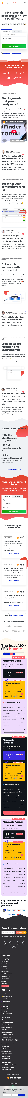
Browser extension (6, 1037)
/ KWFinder (15, 3)
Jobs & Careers (5, 971)
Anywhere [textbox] (8, 38)
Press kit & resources (6, 973)
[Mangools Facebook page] (14, 943)
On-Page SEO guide (6, 1069)
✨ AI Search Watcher (6, 996)
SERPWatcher (6, 1001)
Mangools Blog (5, 1046)
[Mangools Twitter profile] (9, 943)
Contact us (4, 983)
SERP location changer (7, 1032)
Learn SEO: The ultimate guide (9, 1064)
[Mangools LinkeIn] (18, 943)
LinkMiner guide (5, 1056)
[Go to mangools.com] (14, 1077)
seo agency (6, 53)
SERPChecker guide (6, 1051)
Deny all (14, 1095)
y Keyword (6, 31)
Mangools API (4, 1008)
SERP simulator (5, 1020)
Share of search (5, 1029)
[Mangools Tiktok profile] (5, 943)
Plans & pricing (5, 959)
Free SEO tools (6, 1017)
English (12, 1083)
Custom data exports (6, 1013)
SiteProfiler (6, 1006)
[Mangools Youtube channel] (22, 943)
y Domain (17, 31)
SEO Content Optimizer (7, 1027)
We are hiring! (5, 986)
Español (16, 1083)
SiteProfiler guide (5, 1058)
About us (3, 981)
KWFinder (5, 994)
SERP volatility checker (7, 1034)
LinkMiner (5, 1004)
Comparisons (4, 966)
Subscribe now (21, 932)
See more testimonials (17, 615)
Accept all (21, 1095)
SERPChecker (6, 999)
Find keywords (13, 46)
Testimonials (4, 964)
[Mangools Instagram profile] (14, 946)
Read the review (14, 553)
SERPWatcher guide (6, 1053)
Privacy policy (15, 1091)
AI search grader (5, 1024)
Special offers (4, 969)
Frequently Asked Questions (8, 1044)
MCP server (4, 1011)
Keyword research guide (7, 1067)
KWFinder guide (5, 1048)
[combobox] (14, 38)
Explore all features (14, 469)
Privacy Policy (5, 978)
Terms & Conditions (6, 976)
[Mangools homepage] (6, 3)
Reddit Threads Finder (7, 1022)
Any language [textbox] (9, 41)
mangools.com (16, 53)
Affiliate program (5, 961)
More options (7, 1095)
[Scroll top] (25, 1088)
